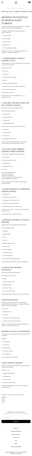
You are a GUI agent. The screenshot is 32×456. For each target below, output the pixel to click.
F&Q (16, 440)
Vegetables (4, 397)
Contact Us (16, 437)
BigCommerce (14, 452)
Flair (25, 452)
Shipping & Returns (16, 431)
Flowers (3, 400)
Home (8, 8)
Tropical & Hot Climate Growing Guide (18, 8)
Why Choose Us (16, 434)
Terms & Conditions (16, 446)
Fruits (3, 402)
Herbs (3, 399)
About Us (16, 428)
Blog (16, 443)
